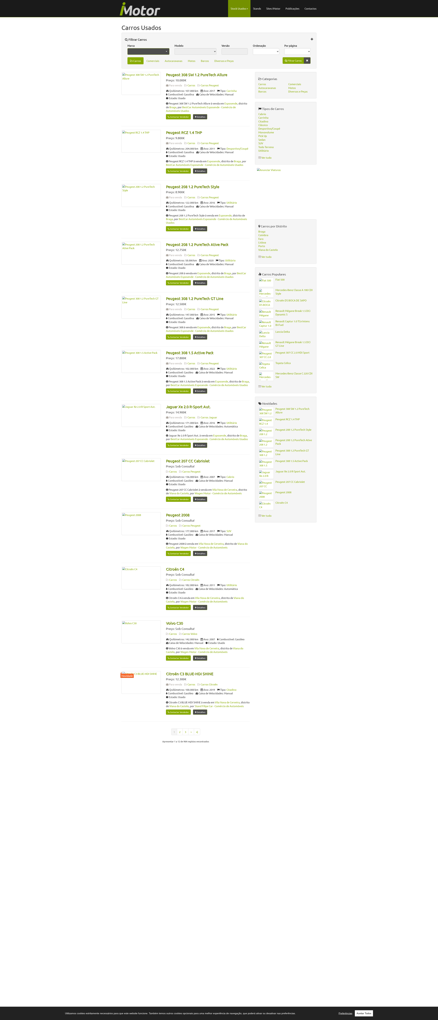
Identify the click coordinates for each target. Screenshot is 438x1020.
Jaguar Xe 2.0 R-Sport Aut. (188, 406)
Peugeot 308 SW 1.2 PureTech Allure (196, 74)
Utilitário (232, 202)
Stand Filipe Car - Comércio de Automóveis (219, 706)
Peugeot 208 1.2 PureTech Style (192, 186)
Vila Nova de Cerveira (224, 489)
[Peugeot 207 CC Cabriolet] (141, 469)
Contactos (311, 8)
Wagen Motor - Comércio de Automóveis (218, 493)
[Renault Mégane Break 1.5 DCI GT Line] (266, 345)
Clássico (263, 125)
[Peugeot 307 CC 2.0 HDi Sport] (266, 355)
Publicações (292, 8)
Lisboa (262, 242)
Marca (131, 45)
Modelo (179, 45)
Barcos (205, 60)
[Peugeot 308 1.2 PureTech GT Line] (141, 307)
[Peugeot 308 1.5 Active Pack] (141, 361)
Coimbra (263, 235)
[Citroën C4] (141, 577)
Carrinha (232, 90)
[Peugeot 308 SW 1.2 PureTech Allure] (141, 83)
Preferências (345, 1013)
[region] (219, 1013)
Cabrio (230, 476)
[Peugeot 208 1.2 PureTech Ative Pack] (141, 253)
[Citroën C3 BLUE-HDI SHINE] (141, 682)
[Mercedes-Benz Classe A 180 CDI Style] (266, 292)
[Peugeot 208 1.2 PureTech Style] (141, 195)
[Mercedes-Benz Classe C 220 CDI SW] (266, 376)
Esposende (230, 103)
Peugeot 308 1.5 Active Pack (189, 352)
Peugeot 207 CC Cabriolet (188, 461)
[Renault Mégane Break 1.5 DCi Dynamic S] (266, 313)
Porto (261, 246)
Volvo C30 (174, 623)
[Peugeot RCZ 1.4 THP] (141, 141)
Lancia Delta (282, 331)
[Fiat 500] (266, 282)
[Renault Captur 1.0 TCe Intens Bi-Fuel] (266, 324)
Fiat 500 (280, 279)
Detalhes (200, 116)
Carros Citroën (190, 579)
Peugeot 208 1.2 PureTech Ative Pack (197, 244)
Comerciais (152, 60)
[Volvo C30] (141, 632)
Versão (226, 45)
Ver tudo (266, 157)
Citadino (231, 689)
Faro (260, 238)
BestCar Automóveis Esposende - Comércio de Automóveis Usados (204, 164)
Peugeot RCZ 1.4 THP (184, 132)
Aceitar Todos (364, 1013)
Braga (172, 107)
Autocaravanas (173, 60)
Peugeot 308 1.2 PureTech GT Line (194, 298)
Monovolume (266, 132)
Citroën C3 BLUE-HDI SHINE (189, 673)
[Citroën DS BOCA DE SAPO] (266, 303)
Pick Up (262, 135)
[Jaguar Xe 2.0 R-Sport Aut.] (141, 415)
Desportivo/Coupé (237, 148)
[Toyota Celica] (266, 365)
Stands (257, 8)
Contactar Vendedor (179, 116)
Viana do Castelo (179, 493)
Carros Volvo (189, 633)
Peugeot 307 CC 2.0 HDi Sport (292, 352)
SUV (229, 531)
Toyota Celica (283, 363)
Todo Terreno (266, 147)
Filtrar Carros (137, 39)
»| (197, 731)
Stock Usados (238, 8)
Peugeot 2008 (177, 515)
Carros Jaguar (209, 417)
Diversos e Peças (224, 60)
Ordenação (259, 45)
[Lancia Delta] (266, 334)
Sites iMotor (273, 8)
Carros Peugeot (210, 85)
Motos (191, 60)
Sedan (262, 139)
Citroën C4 (175, 569)
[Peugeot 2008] (141, 523)
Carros (137, 60)
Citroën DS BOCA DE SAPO (291, 300)
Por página (290, 45)
